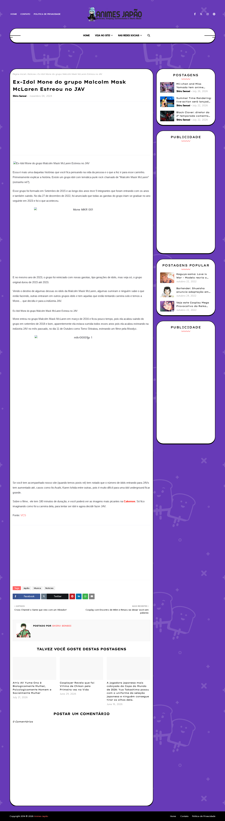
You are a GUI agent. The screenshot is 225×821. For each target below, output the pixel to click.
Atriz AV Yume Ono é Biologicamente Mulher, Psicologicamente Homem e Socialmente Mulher (32, 687)
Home (14, 14)
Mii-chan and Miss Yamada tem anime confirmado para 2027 (191, 85)
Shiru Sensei (20, 96)
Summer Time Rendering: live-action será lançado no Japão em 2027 (193, 100)
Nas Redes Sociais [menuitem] (128, 35)
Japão (27, 588)
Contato (25, 14)
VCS (23, 515)
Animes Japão (41, 816)
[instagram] (207, 14)
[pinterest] (213, 14)
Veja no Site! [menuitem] (102, 35)
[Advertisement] (74, 55)
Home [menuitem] (86, 35)
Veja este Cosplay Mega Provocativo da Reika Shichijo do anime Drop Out (192, 304)
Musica (37, 588)
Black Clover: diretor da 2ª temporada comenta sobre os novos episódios (193, 114)
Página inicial (19, 74)
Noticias (32, 74)
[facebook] (195, 14)
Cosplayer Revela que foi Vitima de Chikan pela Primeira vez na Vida (77, 686)
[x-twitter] (201, 14)
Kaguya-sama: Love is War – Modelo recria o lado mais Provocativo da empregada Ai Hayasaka (192, 276)
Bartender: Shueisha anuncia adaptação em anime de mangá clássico (192, 290)
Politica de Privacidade (47, 14)
